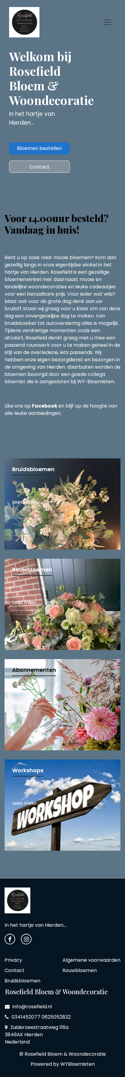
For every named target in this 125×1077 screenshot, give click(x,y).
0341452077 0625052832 (40, 1016)
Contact (39, 166)
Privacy (13, 960)
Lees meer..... (27, 502)
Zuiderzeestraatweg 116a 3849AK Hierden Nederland (37, 1034)
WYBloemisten (77, 1064)
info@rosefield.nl (31, 1006)
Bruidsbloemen (22, 980)
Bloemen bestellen (39, 148)
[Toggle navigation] (107, 22)
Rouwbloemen (79, 970)
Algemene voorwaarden (91, 960)
